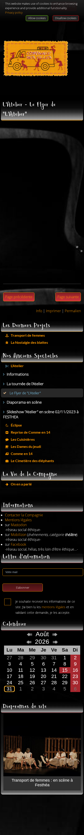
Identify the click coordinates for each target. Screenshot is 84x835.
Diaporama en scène (24, 402)
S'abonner (22, 588)
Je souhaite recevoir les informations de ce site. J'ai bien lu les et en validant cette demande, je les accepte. (45, 602)
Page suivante (68, 296)
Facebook (18, 544)
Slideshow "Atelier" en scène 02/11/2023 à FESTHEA (41, 414)
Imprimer (53, 310)
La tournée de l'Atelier (25, 383)
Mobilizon (18, 534)
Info (39, 310)
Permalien (73, 310)
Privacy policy (14, 12)
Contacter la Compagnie (24, 515)
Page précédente (18, 296)
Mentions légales (18, 519)
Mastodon (19, 524)
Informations (18, 374)
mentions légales (53, 607)
